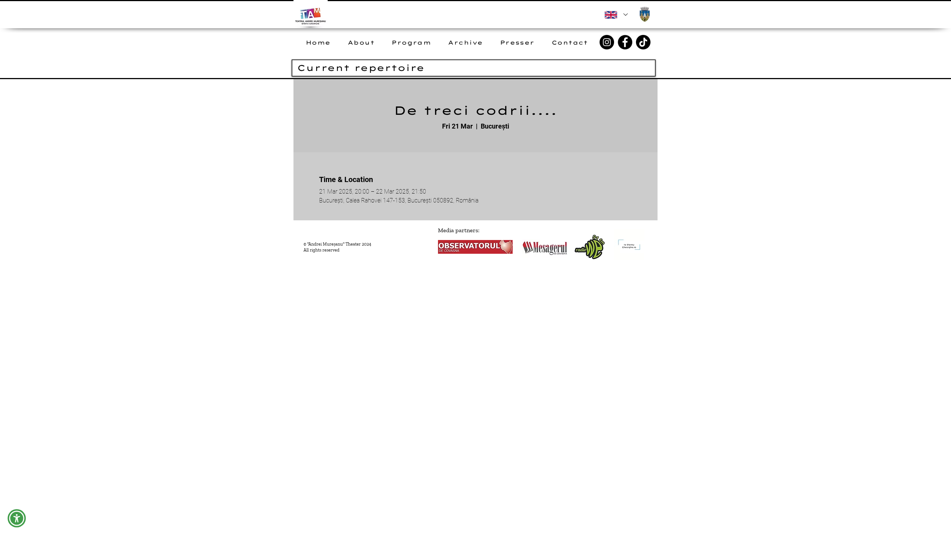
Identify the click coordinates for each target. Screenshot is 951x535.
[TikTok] (643, 42)
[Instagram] (607, 42)
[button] (16, 518)
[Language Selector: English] (616, 15)
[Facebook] (625, 42)
